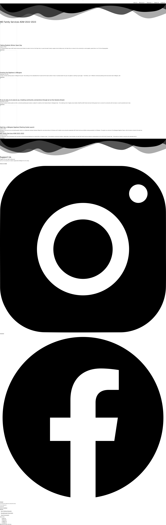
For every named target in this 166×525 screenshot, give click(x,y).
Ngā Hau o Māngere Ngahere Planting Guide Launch (17, 127)
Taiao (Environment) (5, 515)
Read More (2, 49)
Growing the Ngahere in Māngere (11, 72)
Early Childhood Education (6, 511)
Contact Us (163, 2)
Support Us (156, 2)
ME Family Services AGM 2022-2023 (12, 133)
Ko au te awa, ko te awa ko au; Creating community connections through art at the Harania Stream (32, 100)
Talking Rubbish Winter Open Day (11, 45)
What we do (141, 2)
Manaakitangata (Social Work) (7, 513)
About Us (135, 2)
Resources (149, 2)
